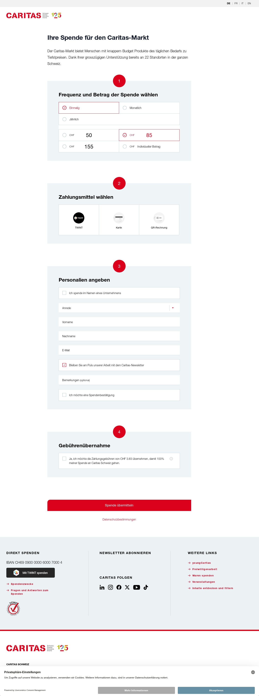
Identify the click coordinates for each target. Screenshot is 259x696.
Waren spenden (203, 576)
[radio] (79, 219)
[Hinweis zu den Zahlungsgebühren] (171, 458)
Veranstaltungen (203, 582)
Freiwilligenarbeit (204, 569)
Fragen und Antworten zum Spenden (30, 592)
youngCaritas (201, 563)
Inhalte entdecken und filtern (212, 588)
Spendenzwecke (22, 584)
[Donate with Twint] (30, 573)
